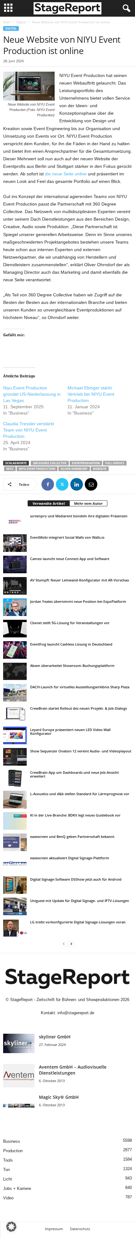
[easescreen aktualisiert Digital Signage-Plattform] (15, 863)
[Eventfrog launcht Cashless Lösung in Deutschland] (15, 650)
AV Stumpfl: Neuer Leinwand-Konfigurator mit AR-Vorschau (79, 580)
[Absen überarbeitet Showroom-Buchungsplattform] (15, 671)
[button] (11, 1226)
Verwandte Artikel (49, 503)
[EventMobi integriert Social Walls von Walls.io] (15, 543)
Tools (8, 1160)
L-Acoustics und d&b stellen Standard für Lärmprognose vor (79, 793)
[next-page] (71, 943)
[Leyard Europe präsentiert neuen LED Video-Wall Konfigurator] (15, 735)
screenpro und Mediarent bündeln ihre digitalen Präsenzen (78, 516)
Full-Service (114, 463)
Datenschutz (80, 1228)
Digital (21, 22)
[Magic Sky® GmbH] (19, 1106)
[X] (62, 484)
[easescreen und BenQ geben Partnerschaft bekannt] (15, 842)
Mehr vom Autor (88, 503)
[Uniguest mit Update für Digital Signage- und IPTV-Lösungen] (15, 906)
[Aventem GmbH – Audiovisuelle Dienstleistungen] (19, 1075)
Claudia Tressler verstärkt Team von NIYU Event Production (28, 430)
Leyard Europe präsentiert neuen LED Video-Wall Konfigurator (70, 731)
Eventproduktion (86, 463)
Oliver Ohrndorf (74, 469)
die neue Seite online (66, 173)
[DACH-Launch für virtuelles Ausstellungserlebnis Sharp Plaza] (15, 693)
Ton (6, 1169)
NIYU (10, 469)
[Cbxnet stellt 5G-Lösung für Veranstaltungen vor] (15, 628)
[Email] (91, 484)
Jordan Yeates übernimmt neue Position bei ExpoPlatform (78, 601)
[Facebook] (47, 484)
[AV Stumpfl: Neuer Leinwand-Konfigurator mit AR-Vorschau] (15, 586)
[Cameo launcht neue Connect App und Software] (15, 564)
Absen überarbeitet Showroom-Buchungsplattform (72, 665)
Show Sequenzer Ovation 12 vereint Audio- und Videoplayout (80, 751)
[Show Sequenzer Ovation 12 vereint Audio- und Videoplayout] (15, 757)
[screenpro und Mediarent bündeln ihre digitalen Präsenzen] (15, 522)
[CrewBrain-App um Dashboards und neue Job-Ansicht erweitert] (15, 778)
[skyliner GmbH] (19, 1045)
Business (11, 1141)
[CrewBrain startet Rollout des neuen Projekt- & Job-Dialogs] (15, 714)
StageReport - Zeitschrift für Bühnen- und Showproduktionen (64, 999)
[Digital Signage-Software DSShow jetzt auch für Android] (15, 885)
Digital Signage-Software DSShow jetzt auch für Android (76, 879)
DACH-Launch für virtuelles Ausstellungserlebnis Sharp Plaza (79, 687)
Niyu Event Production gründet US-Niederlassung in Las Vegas (32, 394)
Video (8, 1198)
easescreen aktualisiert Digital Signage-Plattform (69, 858)
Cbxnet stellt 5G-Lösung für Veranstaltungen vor (70, 622)
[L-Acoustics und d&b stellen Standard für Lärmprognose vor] (15, 799)
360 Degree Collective (50, 463)
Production (13, 1150)
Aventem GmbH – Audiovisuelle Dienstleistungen (72, 1070)
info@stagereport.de (75, 1012)
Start (6, 22)
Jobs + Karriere (17, 1188)
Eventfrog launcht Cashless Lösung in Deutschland (71, 644)
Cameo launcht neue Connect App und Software (69, 558)
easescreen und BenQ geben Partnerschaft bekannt (72, 836)
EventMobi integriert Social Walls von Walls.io (67, 537)
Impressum (54, 1228)
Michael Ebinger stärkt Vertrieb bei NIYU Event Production (91, 394)
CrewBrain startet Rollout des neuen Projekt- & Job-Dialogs (78, 708)
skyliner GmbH (55, 1037)
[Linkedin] (76, 484)
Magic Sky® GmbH (59, 1097)
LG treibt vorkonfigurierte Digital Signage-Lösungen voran (78, 922)
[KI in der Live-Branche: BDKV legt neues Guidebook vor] (15, 821)
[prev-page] (64, 943)
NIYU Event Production (37, 469)
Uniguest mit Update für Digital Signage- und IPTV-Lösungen (79, 900)
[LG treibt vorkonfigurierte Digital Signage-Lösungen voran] (15, 928)
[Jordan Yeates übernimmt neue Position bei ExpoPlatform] (15, 607)
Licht (7, 1179)
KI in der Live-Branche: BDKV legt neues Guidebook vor (75, 815)
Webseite (99, 469)
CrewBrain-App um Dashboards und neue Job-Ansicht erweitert (74, 774)
